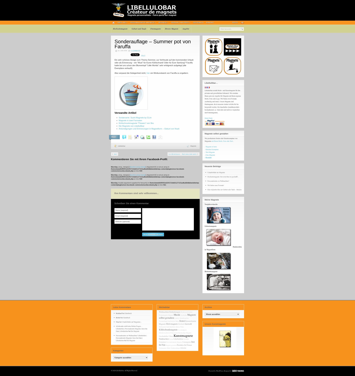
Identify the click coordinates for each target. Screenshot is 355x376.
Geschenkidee (163, 336)
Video (182, 327)
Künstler (183, 348)
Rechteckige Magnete (184, 333)
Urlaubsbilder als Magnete (216, 172)
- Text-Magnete (210, 152)
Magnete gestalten (171, 345)
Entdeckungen (174, 312)
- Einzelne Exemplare (212, 149)
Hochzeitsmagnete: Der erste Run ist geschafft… (223, 177)
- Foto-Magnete (210, 155)
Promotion (162, 342)
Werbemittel (162, 327)
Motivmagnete (172, 324)
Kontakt (210, 23)
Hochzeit (181, 324)
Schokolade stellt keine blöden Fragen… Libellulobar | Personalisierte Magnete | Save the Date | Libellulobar (131, 328)
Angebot (185, 28)
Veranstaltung (163, 321)
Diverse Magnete (171, 28)
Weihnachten (164, 312)
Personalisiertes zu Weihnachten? (218, 181)
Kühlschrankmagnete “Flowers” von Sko (136, 123)
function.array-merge (138, 167)
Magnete (193, 146)
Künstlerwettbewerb (165, 333)
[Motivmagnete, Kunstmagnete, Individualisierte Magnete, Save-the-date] (144, 17)
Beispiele (163, 23)
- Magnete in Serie (211, 146)
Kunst (182, 320)
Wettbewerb (184, 312)
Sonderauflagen (175, 348)
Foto (167, 342)
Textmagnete (163, 348)
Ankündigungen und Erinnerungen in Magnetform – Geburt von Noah (149, 129)
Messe (178, 327)
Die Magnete (135, 331)
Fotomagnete (155, 28)
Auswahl (188, 324)
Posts (235, 23)
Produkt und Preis (180, 23)
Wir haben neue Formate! (215, 185)
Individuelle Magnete (175, 342)
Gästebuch (198, 23)
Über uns (122, 23)
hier (148, 73)
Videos (170, 336)
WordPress (219, 371)
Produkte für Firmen (184, 345)
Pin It (143, 55)
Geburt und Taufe (139, 28)
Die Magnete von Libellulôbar (131, 126)
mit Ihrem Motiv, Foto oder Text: (222, 141)
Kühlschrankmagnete (168, 329)
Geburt (190, 312)
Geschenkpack (182, 330)
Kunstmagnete (183, 335)
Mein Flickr (208, 118)
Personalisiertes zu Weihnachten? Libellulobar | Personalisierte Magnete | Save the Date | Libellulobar (131, 338)
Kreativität (175, 333)
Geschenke (183, 315)
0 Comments (135, 50)
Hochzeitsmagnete (120, 28)
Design (171, 339)
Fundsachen (164, 338)
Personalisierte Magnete (143, 23)
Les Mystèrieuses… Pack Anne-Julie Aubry (183, 154)
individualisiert (171, 327)
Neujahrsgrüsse (184, 318)
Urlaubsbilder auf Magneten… (132, 322)
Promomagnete (163, 315)
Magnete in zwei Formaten (130, 120)
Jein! (115, 154)
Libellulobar (121, 146)
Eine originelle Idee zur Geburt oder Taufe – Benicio (224, 189)
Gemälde (186, 339)
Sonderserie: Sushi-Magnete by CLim (135, 118)
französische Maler (173, 321)
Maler (169, 348)
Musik (177, 314)
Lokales (176, 318)
